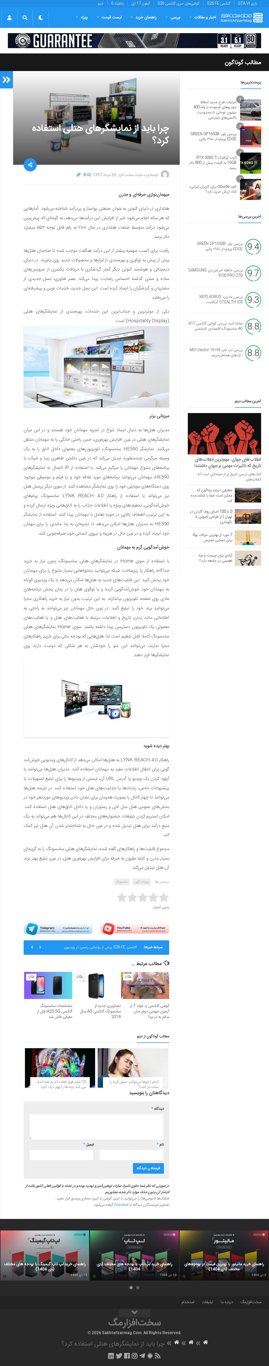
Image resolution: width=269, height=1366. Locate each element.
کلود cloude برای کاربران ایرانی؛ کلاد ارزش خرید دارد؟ (213, 189)
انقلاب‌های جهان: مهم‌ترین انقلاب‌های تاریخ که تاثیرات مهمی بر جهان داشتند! (227, 463)
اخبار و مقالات (205, 17)
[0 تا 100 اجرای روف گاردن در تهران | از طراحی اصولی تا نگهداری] (248, 516)
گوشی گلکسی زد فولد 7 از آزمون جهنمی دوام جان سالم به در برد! (149, 1011)
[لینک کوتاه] (78, 175)
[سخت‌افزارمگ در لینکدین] (111, 1356)
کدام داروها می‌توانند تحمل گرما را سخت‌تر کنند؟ (134, 1085)
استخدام (188, 1302)
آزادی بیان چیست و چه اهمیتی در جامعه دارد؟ (215, 558)
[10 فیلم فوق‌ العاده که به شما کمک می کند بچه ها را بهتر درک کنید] (60, 1068)
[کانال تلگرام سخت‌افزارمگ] (142, 1356)
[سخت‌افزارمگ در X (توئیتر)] (119, 1356)
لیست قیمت (112, 17)
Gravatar (121, 1205)
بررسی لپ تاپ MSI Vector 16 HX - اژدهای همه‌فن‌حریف (216, 353)
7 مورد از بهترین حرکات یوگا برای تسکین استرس (212, 538)
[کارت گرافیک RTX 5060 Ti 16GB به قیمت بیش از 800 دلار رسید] (250, 163)
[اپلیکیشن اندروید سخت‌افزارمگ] (150, 1356)
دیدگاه (157, 1109)
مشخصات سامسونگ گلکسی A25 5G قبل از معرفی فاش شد (54, 1011)
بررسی (175, 17)
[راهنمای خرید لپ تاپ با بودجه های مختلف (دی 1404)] (134, 1255)
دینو (101, 4)
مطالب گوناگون (243, 62)
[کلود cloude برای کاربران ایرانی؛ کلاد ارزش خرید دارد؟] (250, 189)
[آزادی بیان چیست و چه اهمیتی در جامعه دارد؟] (248, 558)
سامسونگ (122, 882)
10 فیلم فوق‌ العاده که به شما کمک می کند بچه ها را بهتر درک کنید (61, 1085)
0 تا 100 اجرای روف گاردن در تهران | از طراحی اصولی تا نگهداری (211, 517)
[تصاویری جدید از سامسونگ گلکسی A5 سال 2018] (97, 985)
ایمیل (88, 1145)
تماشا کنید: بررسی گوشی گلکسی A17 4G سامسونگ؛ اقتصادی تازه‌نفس (216, 326)
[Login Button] (9, 18)
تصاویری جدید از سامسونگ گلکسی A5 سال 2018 (100, 1011)
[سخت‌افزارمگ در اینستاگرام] (134, 1356)
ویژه (84, 17)
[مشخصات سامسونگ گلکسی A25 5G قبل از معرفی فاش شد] (48, 985)
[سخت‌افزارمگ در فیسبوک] (127, 1356)
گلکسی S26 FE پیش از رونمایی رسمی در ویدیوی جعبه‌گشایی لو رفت (100, 949)
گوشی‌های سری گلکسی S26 (178, 4)
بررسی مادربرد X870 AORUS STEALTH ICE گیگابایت (221, 300)
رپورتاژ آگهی (141, 882)
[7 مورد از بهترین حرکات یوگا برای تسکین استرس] (248, 537)
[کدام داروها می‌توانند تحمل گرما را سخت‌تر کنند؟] (133, 1068)
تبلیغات (207, 1302)
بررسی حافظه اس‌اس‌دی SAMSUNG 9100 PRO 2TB (215, 273)
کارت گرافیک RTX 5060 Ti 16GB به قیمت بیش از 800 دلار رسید (212, 163)
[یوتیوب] (134, 929)
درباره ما (227, 1302)
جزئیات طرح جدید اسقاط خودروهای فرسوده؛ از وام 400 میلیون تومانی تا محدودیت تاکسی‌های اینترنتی (214, 110)
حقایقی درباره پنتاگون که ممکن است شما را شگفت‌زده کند (211, 495)
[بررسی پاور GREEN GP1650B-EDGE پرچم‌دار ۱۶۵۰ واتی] (250, 136)
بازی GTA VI (247, 4)
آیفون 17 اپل (140, 4)
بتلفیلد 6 (117, 4)
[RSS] (158, 1356)
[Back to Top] (134, 1313)
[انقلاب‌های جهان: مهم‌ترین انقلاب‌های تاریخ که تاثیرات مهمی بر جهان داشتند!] (224, 433)
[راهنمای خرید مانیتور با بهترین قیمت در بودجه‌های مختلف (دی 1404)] (224, 1255)
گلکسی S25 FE (218, 4)
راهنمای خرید (146, 17)
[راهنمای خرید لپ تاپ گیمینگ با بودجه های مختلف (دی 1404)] (45, 1255)
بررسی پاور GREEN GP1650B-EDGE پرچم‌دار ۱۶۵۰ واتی (213, 137)
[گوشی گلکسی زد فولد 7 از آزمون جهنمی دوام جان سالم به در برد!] (145, 985)
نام (160, 1145)
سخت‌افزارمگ (250, 1302)
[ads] (134, 40)
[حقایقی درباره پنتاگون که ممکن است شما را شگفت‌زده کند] (248, 495)
